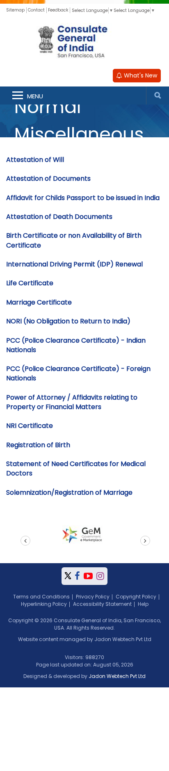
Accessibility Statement (102, 603)
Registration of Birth (38, 445)
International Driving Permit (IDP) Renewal (74, 264)
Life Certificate (29, 283)
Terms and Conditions (41, 596)
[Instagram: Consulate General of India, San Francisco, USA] (100, 576)
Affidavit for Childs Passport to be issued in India (83, 197)
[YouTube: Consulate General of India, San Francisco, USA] (88, 576)
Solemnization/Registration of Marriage (69, 492)
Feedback (58, 10)
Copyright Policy (136, 596)
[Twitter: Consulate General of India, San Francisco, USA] (68, 576)
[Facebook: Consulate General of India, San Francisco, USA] (77, 576)
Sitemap (15, 10)
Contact (36, 10)
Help (143, 603)
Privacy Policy (93, 596)
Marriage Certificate (39, 302)
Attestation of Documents (48, 178)
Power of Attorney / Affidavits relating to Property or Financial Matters (71, 402)
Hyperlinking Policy (44, 603)
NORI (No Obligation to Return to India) (68, 321)
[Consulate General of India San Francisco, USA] (84, 40)
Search (157, 95)
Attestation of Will (35, 159)
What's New (139, 75)
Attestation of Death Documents (59, 216)
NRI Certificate (29, 425)
